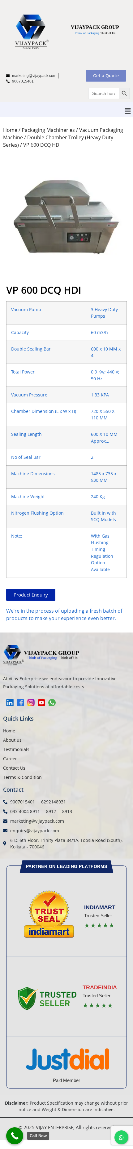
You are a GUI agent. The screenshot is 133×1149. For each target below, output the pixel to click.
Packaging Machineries (48, 130)
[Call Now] (14, 1135)
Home (10, 130)
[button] (127, 111)
